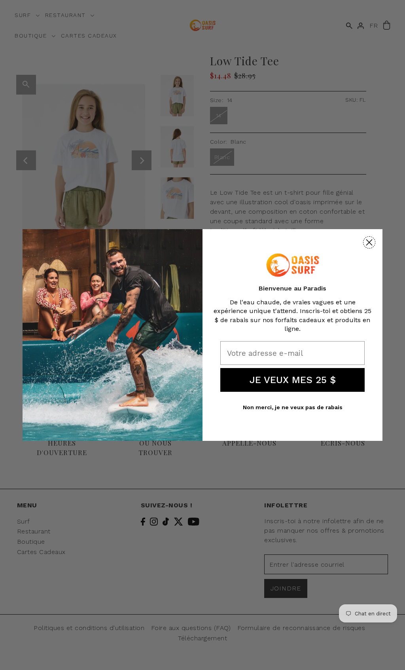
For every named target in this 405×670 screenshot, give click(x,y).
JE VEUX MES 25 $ (293, 379)
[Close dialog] (369, 242)
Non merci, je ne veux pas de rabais (293, 407)
